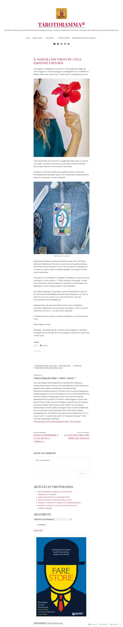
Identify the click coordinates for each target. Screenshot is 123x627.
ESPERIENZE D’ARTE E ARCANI (83, 38)
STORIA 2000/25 (64, 38)
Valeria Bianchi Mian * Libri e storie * (46, 365)
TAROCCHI (77, 365)
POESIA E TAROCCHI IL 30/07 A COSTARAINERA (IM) (59, 503)
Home (28, 38)
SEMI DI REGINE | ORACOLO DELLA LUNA (55, 500)
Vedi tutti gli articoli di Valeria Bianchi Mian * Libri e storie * (57, 421)
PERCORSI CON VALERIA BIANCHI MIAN (48, 368)
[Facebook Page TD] (54, 43)
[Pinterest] (65, 43)
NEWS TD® (37, 38)
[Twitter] (58, 43)
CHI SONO (49, 38)
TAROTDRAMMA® (61, 24)
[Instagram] (61, 43)
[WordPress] (68, 43)
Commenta (83, 473)
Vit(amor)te (38, 530)
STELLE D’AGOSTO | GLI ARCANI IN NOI (54, 497)
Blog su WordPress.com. (55, 623)
